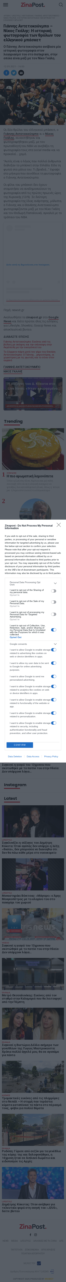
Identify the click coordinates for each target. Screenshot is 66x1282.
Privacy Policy (51, 756)
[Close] (60, 526)
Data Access (33, 756)
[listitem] (33, 583)
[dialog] (33, 641)
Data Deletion (15, 756)
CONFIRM (20, 745)
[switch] (53, 591)
